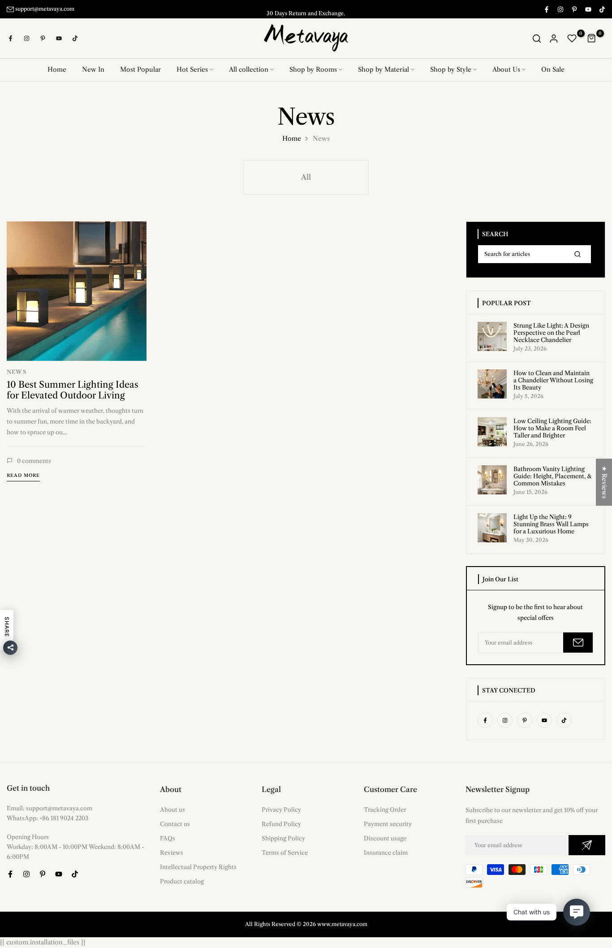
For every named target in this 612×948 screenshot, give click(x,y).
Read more (23, 475)
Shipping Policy (283, 838)
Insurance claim (386, 852)
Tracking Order (385, 809)
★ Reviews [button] (604, 482)
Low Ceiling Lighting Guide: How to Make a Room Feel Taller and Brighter (552, 428)
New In (93, 69)
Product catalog (182, 881)
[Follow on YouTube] (587, 8)
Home (56, 69)
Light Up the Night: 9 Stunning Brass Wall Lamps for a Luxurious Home (551, 524)
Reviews (171, 852)
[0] (572, 38)
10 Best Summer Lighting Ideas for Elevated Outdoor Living (72, 389)
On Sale (553, 69)
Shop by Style (450, 69)
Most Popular (140, 69)
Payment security (388, 823)
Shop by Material (383, 69)
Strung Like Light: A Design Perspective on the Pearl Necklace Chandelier (551, 332)
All (306, 177)
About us (172, 809)
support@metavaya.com (44, 8)
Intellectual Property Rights (198, 866)
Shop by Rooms (313, 69)
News (16, 371)
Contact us (175, 823)
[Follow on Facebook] (546, 8)
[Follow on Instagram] (560, 8)
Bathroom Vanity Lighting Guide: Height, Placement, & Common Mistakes (552, 476)
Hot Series (192, 69)
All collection (248, 69)
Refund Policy (281, 823)
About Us (506, 69)
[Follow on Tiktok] (601, 8)
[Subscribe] (578, 642)
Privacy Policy (281, 809)
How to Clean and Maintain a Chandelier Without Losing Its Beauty (553, 380)
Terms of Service (285, 852)
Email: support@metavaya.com (49, 808)
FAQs (167, 838)
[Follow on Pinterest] (574, 8)
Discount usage (385, 838)
